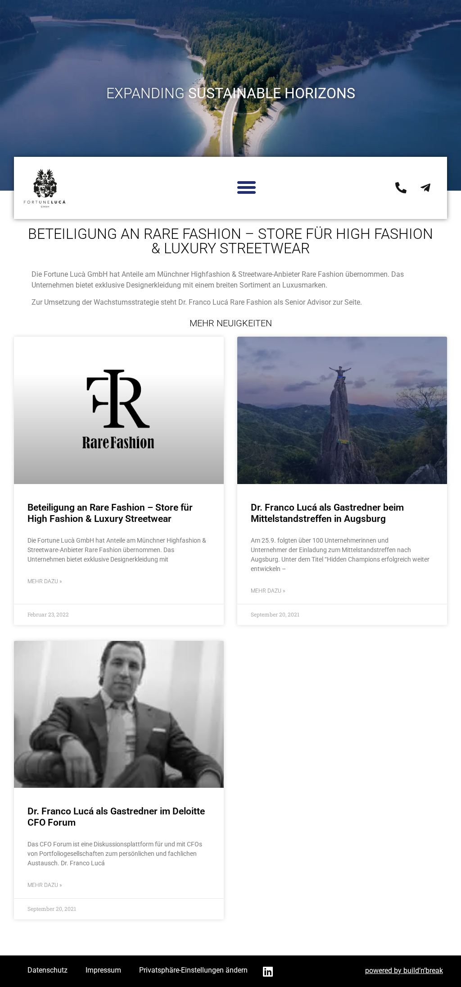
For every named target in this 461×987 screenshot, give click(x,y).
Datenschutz (47, 970)
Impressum (103, 970)
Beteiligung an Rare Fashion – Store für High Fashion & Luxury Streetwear (110, 513)
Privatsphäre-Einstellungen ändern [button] (193, 970)
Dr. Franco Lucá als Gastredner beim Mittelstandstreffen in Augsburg (327, 513)
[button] (246, 187)
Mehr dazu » (44, 581)
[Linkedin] (268, 971)
